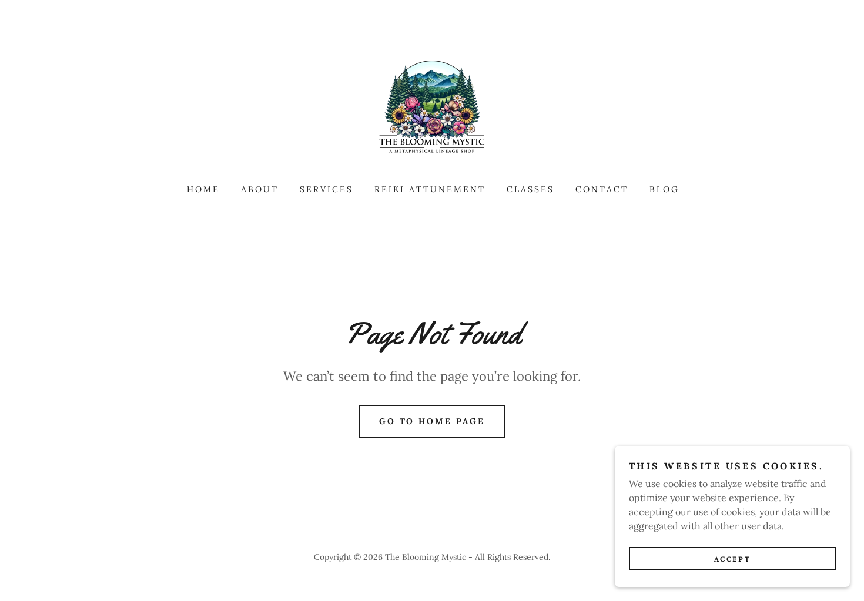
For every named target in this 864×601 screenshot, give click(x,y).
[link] (432, 108)
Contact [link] (601, 189)
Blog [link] (664, 189)
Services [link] (326, 189)
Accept (732, 559)
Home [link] (203, 189)
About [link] (260, 189)
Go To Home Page (432, 421)
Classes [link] (530, 189)
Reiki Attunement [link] (430, 189)
